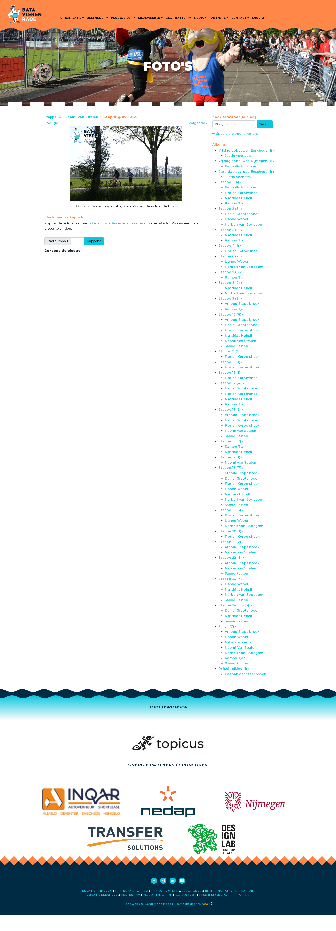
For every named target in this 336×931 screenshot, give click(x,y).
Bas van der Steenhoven (245, 674)
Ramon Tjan (235, 203)
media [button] (199, 17)
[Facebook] (154, 881)
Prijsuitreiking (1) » (234, 669)
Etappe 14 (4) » (231, 383)
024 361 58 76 (191, 890)
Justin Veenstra (238, 156)
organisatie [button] (71, 17)
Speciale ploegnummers (236, 134)
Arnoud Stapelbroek (242, 304)
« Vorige (51, 123)
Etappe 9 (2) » (230, 298)
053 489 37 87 (185, 894)
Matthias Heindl (238, 198)
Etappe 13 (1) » (231, 372)
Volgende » (198, 123)
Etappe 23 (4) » (232, 579)
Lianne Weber (236, 219)
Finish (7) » (228, 626)
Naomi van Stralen (240, 341)
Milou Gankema (238, 642)
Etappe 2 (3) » (230, 208)
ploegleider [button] (122, 17)
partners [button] (217, 17)
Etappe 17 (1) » (231, 457)
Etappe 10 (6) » (231, 314)
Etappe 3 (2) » (230, 230)
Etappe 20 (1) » (231, 531)
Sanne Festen (236, 346)
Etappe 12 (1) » (231, 362)
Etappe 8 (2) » (230, 283)
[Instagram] (163, 881)
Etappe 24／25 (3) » (235, 605)
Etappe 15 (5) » (231, 409)
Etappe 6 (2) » (230, 256)
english (259, 17)
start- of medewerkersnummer (116, 223)
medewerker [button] (149, 17)
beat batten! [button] (177, 17)
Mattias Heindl (237, 494)
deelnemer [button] (96, 17)
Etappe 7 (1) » (230, 272)
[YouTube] (182, 881)
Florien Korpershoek (242, 193)
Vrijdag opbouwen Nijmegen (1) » (247, 161)
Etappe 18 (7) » (231, 468)
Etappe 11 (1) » (230, 351)
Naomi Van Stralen (240, 648)
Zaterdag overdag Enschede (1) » (247, 172)
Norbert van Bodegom (244, 224)
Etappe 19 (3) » (231, 510)
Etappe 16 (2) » (231, 441)
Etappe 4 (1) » (230, 245)
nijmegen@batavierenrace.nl (229, 890)
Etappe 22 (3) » (231, 557)
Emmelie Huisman (240, 166)
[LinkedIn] (173, 881)
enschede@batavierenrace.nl (224, 894)
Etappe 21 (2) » (231, 542)
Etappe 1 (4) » (230, 182)
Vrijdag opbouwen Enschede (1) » (247, 150)
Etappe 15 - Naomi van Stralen (71, 117)
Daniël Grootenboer (242, 214)
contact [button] (239, 17)
